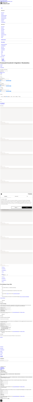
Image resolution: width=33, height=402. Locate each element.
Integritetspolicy (2, 368)
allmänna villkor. (22, 312)
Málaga (3, 60)
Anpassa (16, 207)
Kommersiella (5, 1)
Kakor (1, 369)
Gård (14, 96)
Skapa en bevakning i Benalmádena (24, 296)
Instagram (1, 356)
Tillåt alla (27, 207)
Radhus (16, 96)
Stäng (8, 398)
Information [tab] (16, 196)
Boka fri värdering (3, 371)
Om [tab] (27, 196)
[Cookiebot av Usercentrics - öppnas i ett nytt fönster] (28, 194)
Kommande (3, 268)
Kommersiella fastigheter (16, 293)
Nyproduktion (9, 1)
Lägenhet (8, 96)
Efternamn (1, 324)
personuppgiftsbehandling (16, 312)
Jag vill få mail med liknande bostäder (6, 327)
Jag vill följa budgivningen (4, 328)
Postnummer (2, 309)
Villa (2, 96)
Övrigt (19, 96)
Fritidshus (4, 96)
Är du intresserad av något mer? (4, 326)
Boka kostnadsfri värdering (3, 0)
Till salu (3, 267)
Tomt (11, 96)
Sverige (7, 293)
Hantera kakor (2, 370)
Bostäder (3, 58)
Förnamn (1, 307)
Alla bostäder (2, 367)
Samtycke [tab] (5, 196)
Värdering (1, 1)
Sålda (3, 281)
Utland (11, 1)
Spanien (3, 59)
